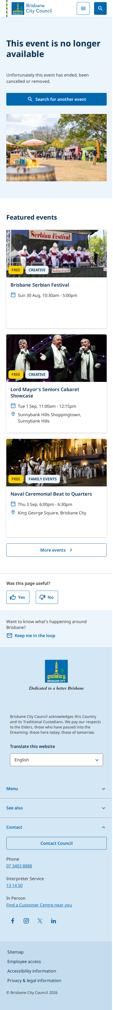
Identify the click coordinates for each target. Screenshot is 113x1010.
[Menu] (83, 8)
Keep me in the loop (35, 635)
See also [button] (14, 808)
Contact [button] (14, 827)
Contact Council (56, 843)
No (51, 597)
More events (53, 550)
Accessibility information (31, 971)
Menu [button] (12, 788)
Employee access (24, 961)
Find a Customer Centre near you (39, 905)
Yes (21, 597)
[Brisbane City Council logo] (29, 8)
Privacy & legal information (34, 980)
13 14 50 (14, 885)
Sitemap (15, 952)
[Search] (100, 8)
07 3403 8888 (19, 866)
